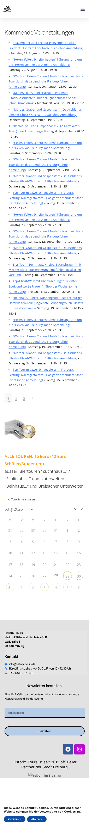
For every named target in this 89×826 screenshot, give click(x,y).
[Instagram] (79, 749)
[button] (82, 9)
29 (67, 576)
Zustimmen (14, 819)
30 (79, 576)
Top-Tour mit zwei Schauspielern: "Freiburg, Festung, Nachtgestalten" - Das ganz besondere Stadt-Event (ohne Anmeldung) (46, 198)
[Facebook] (68, 749)
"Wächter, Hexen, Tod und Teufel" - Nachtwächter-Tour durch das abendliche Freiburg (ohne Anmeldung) (46, 81)
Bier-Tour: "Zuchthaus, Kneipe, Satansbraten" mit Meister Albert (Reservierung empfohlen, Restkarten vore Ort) (45, 270)
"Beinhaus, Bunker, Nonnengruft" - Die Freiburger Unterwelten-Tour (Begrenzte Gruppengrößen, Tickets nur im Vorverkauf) (46, 303)
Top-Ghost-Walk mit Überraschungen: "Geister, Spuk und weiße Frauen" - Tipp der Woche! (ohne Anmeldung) (43, 286)
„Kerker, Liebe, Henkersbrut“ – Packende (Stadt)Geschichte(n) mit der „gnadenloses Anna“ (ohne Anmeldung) (42, 98)
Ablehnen (36, 819)
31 (10, 587)
